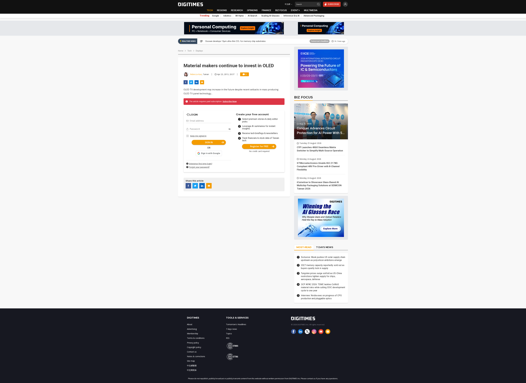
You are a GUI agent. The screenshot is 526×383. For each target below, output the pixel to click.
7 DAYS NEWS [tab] (324, 247)
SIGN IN (209, 142)
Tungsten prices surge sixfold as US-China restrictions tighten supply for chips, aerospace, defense (321, 276)
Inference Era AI (291, 16)
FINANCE (266, 10)
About (189, 324)
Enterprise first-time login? (200, 163)
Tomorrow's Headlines (319, 41)
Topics (229, 333)
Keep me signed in (198, 136)
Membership (192, 333)
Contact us (192, 351)
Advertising (192, 329)
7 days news (231, 329)
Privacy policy (193, 342)
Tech (189, 51)
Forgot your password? (199, 167)
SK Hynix (239, 16)
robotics (227, 16)
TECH (210, 10)
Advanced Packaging (314, 16)
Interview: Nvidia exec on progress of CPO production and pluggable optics (321, 297)
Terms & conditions (196, 338)
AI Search (252, 16)
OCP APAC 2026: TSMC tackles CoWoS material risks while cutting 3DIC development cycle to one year (323, 287)
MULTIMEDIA (310, 10)
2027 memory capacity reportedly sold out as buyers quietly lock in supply (322, 267)
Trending (204, 16)
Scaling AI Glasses (270, 16)
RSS (227, 338)
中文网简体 (192, 370)
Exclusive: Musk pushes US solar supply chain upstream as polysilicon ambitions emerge (323, 258)
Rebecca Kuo (196, 74)
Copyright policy (194, 347)
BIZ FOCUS (281, 10)
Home (180, 51)
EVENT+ (295, 10)
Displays (199, 51)
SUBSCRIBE (333, 4)
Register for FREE (259, 146)
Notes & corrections (196, 356)
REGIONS (222, 10)
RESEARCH (237, 10)
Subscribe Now (230, 101)
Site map (191, 361)
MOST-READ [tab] (303, 247)
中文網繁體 (192, 365)
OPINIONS (252, 10)
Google (215, 16)
